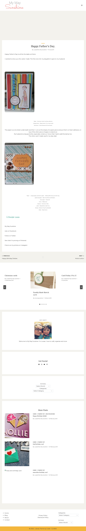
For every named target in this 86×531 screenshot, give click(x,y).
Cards (43, 43)
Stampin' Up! (41, 414)
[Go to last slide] (4, 287)
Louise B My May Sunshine (40, 49)
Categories (43, 388)
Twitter (13, 236)
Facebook (13, 231)
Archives (43, 384)
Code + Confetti (52, 528)
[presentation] (43, 280)
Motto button (79, 257)
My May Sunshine (10, 226)
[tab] (39, 304)
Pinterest (23, 240)
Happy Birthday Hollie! (40, 416)
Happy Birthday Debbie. (10, 257)
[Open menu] (81, 5)
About (7, 517)
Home (7, 513)
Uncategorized (50, 414)
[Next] (81, 287)
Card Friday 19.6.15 (69, 275)
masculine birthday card (40, 472)
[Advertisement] (43, 23)
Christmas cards (11, 275)
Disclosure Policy (43, 517)
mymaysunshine (39, 298)
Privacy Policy (43, 515)
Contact (7, 520)
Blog (6, 515)
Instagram (24, 245)
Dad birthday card (38, 444)
